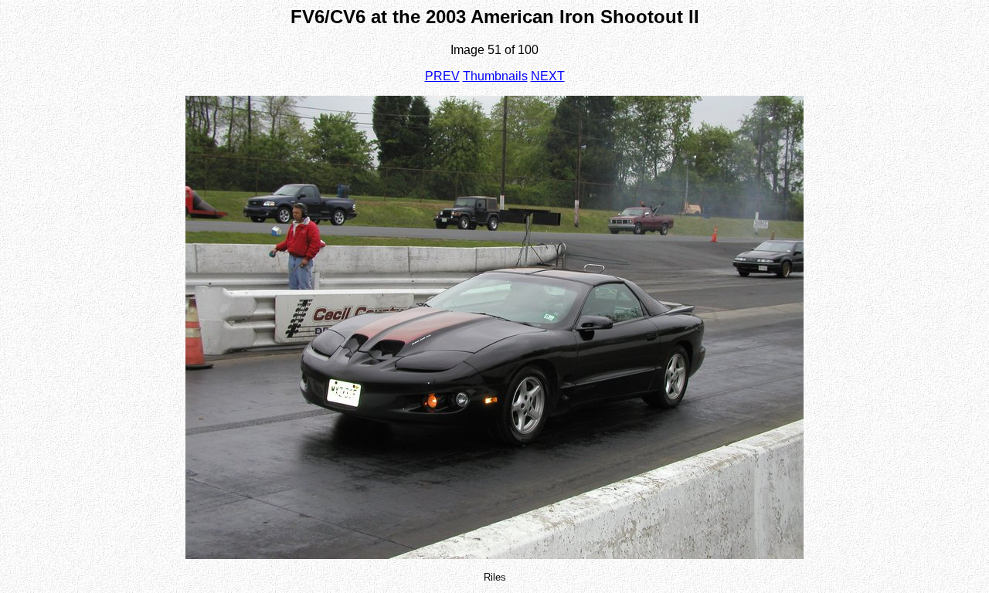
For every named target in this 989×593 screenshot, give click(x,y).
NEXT (548, 76)
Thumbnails (495, 76)
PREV (442, 76)
